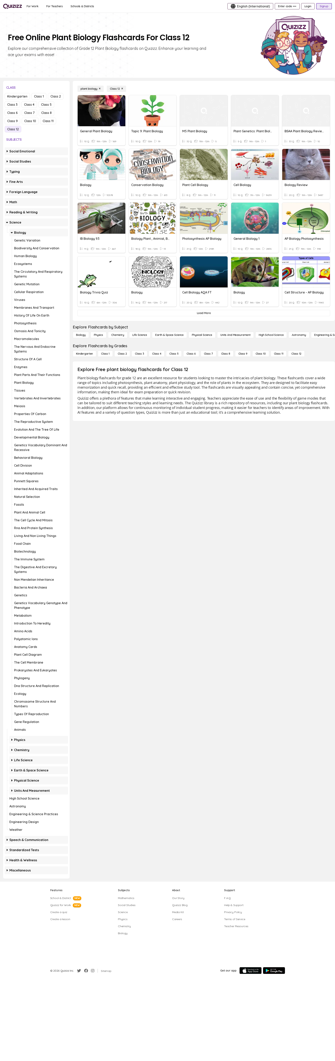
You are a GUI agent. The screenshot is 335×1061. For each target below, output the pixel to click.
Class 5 (46, 104)
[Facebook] (86, 971)
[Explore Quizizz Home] (12, 6)
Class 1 (39, 96)
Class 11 (48, 121)
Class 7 (29, 113)
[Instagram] (92, 971)
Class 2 (55, 96)
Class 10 (30, 121)
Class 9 (12, 121)
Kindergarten (17, 96)
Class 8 (46, 113)
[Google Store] (274, 970)
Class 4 (29, 104)
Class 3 (12, 104)
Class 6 (12, 113)
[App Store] (250, 970)
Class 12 (13, 129)
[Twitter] (79, 971)
